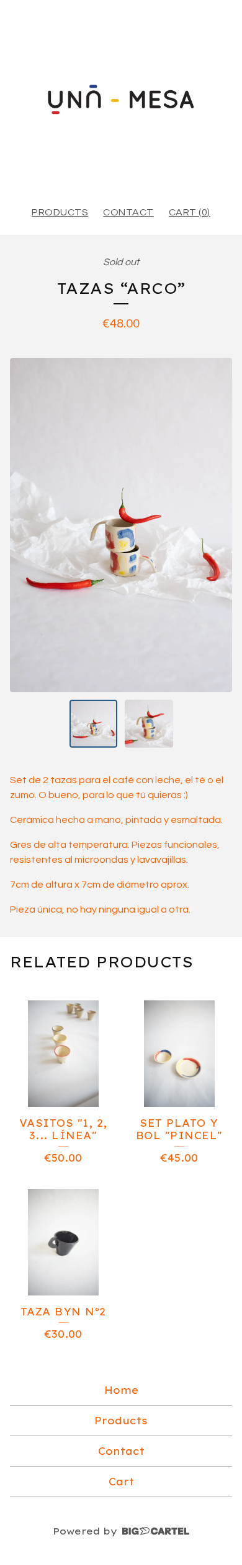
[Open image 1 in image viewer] (121, 525)
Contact (128, 212)
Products (60, 212)
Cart (121, 1481)
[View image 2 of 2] (149, 724)
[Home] (121, 97)
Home (121, 1390)
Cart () (189, 212)
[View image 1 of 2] (93, 724)
